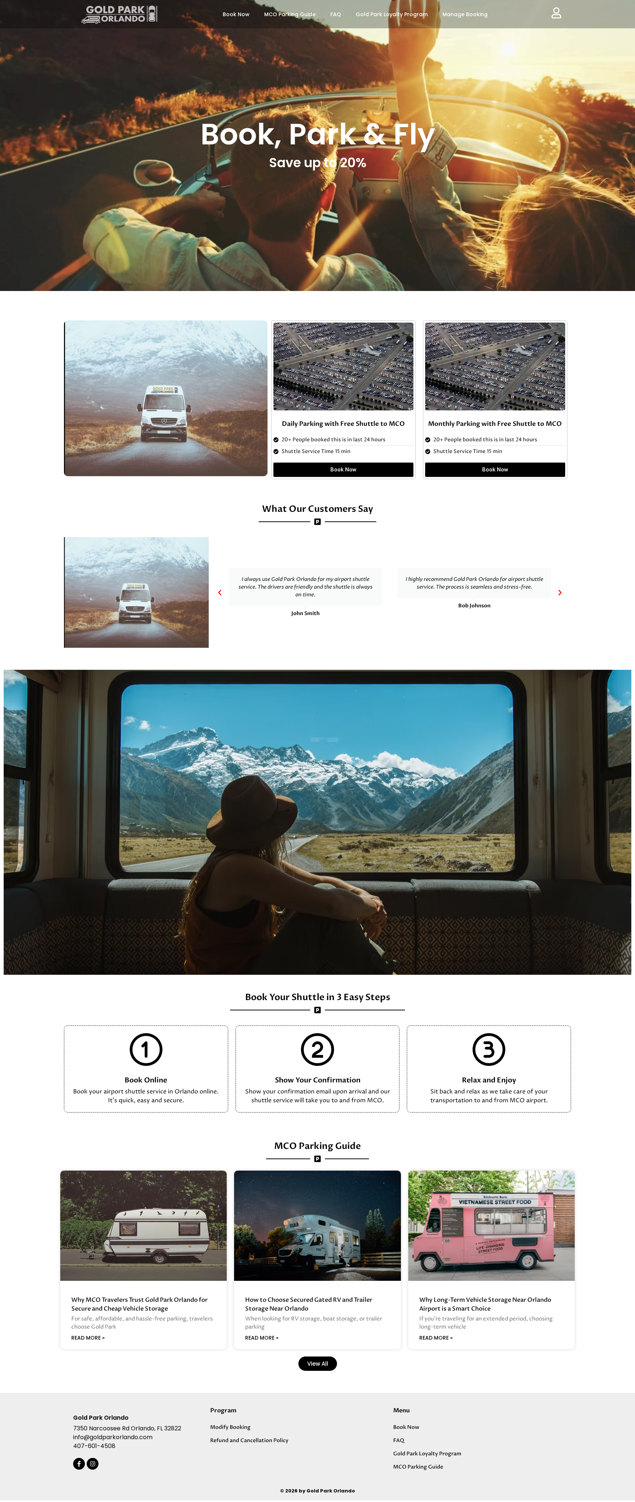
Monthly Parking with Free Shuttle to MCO (495, 424)
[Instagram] (92, 1464)
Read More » (88, 1337)
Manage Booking (465, 14)
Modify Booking (230, 1427)
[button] (219, 592)
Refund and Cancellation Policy (249, 1440)
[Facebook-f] (79, 1464)
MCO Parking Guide (290, 14)
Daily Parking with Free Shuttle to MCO (343, 424)
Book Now (236, 14)
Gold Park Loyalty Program (392, 14)
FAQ (335, 14)
